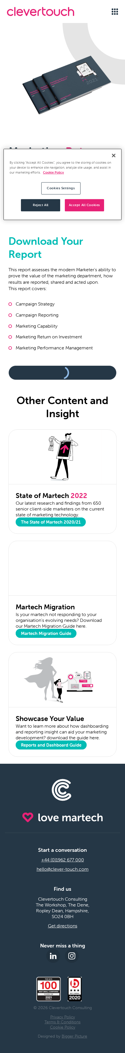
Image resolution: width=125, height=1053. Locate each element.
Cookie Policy (62, 1027)
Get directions (62, 926)
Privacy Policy (62, 1017)
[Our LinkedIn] (53, 956)
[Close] (113, 155)
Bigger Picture (74, 1036)
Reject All (41, 205)
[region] (62, 184)
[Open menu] (115, 11)
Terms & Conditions (62, 1022)
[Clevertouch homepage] (49, 11)
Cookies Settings (61, 188)
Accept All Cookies (84, 205)
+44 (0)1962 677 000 (62, 860)
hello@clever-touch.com (63, 869)
